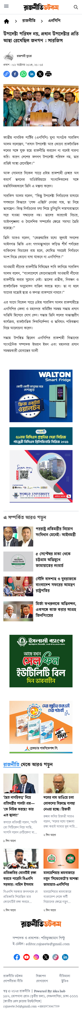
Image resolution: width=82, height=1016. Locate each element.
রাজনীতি (11, 765)
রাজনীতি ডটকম (12, 976)
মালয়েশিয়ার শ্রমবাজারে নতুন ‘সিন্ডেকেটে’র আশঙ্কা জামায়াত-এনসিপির (61, 879)
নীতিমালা (64, 976)
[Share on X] (40, 74)
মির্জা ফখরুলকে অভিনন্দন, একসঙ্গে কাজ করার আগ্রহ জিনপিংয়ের (56, 610)
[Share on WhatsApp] (23, 74)
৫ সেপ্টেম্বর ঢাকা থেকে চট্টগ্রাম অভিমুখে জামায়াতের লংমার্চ (53, 560)
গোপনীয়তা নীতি (13, 981)
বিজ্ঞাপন (41, 976)
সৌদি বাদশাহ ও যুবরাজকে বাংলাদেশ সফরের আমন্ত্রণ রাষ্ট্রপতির (56, 585)
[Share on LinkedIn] (31, 74)
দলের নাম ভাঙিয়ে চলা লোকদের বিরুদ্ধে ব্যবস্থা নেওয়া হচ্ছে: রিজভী (59, 804)
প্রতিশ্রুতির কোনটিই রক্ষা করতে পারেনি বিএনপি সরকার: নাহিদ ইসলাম (19, 879)
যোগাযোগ (42, 981)
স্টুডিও (64, 981)
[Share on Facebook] (15, 74)
